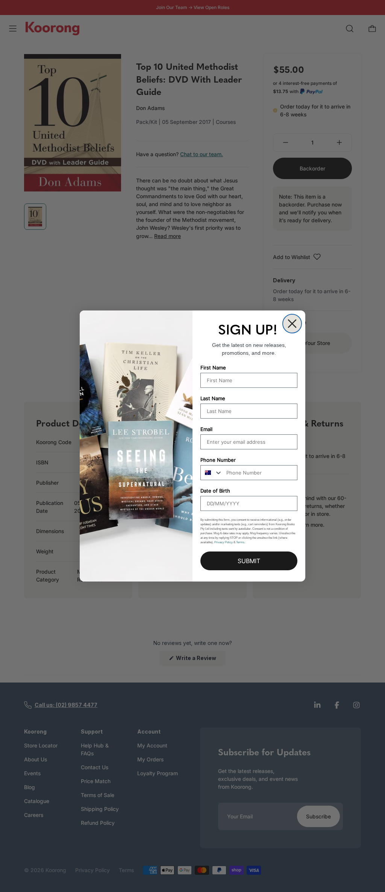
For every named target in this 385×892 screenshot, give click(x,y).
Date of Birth (215, 491)
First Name (213, 368)
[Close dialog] (292, 323)
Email (206, 429)
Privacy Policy (223, 542)
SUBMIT (249, 561)
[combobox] (212, 473)
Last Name (212, 398)
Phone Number (218, 460)
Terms (240, 542)
